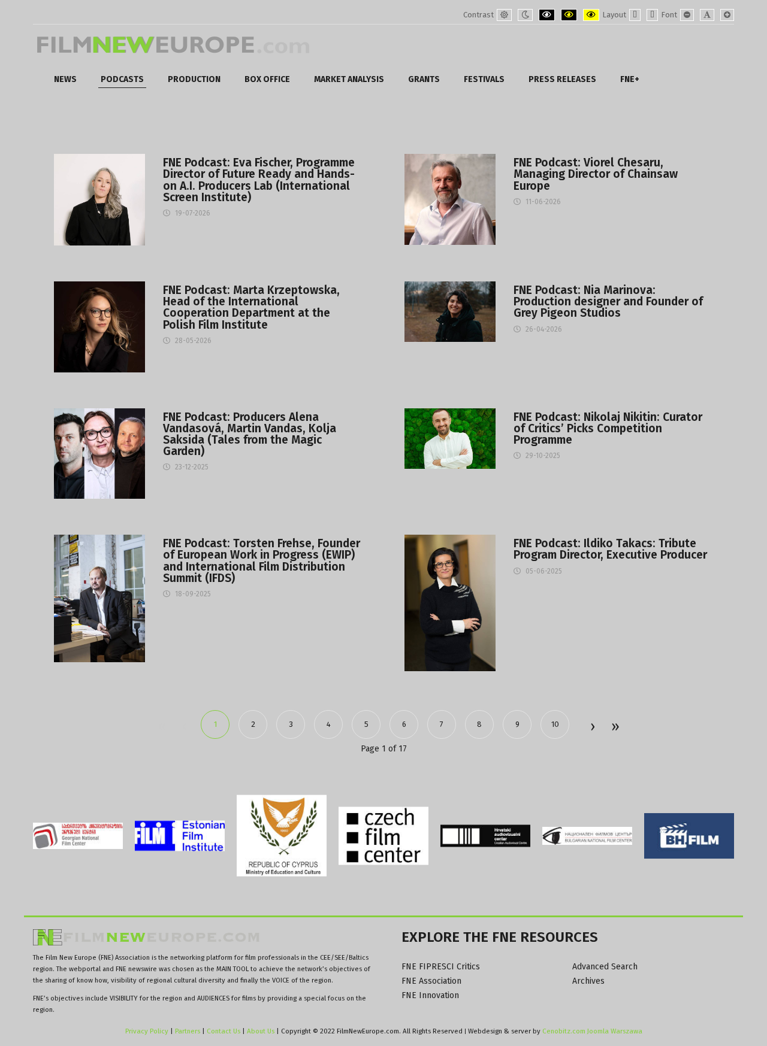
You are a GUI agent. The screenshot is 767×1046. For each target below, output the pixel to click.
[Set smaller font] (687, 15)
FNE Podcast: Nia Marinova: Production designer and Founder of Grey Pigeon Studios (608, 301)
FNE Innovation (430, 995)
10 (555, 724)
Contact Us (224, 1031)
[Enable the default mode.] (504, 15)
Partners (187, 1031)
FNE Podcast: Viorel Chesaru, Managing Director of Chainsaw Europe (596, 174)
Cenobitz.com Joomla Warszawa (592, 1031)
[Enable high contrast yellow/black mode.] (591, 15)
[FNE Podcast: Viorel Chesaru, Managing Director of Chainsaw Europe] (450, 199)
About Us (260, 1031)
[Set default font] (707, 15)
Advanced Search (605, 967)
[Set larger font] (727, 15)
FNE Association (431, 981)
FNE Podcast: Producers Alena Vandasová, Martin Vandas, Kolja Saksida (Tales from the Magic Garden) (249, 434)
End (614, 727)
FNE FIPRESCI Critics (440, 967)
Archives (588, 981)
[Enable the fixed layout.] (635, 15)
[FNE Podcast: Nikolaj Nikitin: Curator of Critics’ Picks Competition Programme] (450, 438)
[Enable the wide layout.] (652, 15)
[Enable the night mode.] (525, 15)
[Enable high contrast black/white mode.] (547, 15)
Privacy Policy (146, 1031)
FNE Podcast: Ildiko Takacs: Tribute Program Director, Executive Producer (610, 549)
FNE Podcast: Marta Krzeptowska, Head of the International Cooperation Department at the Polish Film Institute (251, 307)
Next (592, 727)
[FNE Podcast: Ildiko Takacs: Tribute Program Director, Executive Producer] (450, 603)
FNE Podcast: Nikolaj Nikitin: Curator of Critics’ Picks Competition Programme (608, 428)
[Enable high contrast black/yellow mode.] (569, 15)
